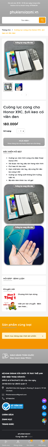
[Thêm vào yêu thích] (42, 77)
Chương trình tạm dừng (27, 294)
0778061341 (34, 5)
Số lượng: (7, 131)
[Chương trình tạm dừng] (10, 297)
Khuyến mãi (9, 288)
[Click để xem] (24, 60)
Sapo (30, 436)
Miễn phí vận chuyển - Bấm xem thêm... (29, 305)
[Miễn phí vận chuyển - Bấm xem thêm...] (10, 306)
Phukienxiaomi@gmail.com (16, 394)
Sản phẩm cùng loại (16, 324)
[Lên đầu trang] (44, 428)
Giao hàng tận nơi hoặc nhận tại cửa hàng (24, 142)
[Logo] (24, 12)
